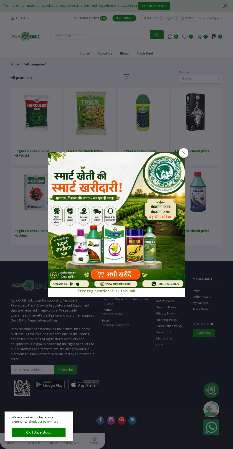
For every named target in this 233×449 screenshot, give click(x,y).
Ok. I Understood (38, 432)
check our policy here (43, 421)
